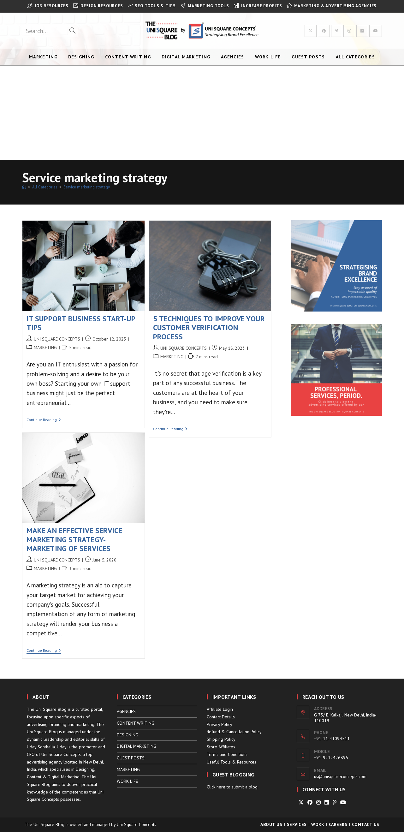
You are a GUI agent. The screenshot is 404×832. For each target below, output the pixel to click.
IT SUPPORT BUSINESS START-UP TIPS (81, 323)
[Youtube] (343, 802)
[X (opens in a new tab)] (311, 31)
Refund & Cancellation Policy (234, 731)
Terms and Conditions (227, 754)
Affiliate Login (220, 709)
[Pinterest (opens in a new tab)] (336, 31)
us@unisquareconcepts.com (340, 776)
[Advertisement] (202, 113)
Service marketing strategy (86, 187)
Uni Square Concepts (136, 824)
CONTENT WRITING (135, 723)
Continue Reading (44, 420)
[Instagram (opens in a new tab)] (349, 31)
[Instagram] (318, 802)
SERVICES (297, 824)
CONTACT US (365, 824)
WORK (317, 824)
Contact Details (221, 717)
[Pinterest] (334, 802)
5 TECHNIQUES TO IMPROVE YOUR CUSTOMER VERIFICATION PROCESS (209, 328)
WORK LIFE (127, 781)
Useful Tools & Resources (231, 762)
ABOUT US (271, 824)
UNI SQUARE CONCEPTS (57, 339)
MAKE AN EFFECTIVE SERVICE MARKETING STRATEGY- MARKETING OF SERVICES (74, 540)
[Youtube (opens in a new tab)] (375, 31)
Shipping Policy (221, 739)
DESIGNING (127, 735)
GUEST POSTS (131, 758)
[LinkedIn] (326, 802)
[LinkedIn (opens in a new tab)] (362, 31)
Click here (216, 787)
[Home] (24, 187)
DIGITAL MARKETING (136, 746)
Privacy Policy (219, 724)
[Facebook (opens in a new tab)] (324, 31)
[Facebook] (309, 802)
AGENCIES (126, 711)
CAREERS (338, 824)
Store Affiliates (221, 747)
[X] (301, 802)
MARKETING (45, 347)
